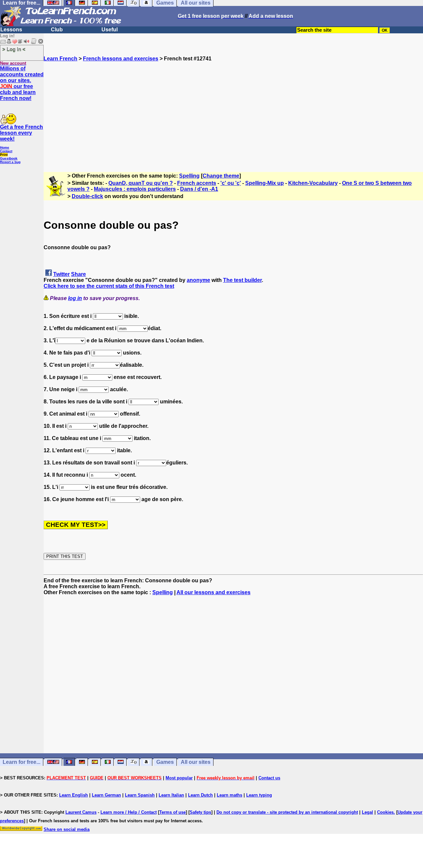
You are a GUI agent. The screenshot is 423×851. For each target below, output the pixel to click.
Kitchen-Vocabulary (313, 183)
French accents (196, 183)
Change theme (221, 176)
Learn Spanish (140, 795)
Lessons (11, 29)
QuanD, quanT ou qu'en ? (140, 183)
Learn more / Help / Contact (128, 812)
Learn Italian (171, 795)
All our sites (196, 762)
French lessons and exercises (120, 58)
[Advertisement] (233, 108)
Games (165, 762)
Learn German (106, 795)
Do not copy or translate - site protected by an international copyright (287, 812)
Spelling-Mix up (264, 183)
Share (78, 274)
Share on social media (67, 829)
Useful (109, 29)
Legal (367, 812)
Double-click (87, 196)
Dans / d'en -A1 (199, 189)
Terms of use (172, 812)
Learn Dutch (200, 795)
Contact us (269, 777)
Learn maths (229, 795)
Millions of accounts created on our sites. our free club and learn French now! (22, 83)
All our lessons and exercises (213, 592)
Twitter (61, 274)
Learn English (73, 795)
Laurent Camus (80, 812)
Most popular (179, 777)
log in (75, 298)
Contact (6, 151)
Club (57, 29)
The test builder (242, 280)
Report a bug (10, 162)
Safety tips (200, 812)
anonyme (198, 280)
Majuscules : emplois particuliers (135, 189)
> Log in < (13, 49)
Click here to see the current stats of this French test (109, 286)
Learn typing (259, 795)
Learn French (60, 58)
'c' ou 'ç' (230, 183)
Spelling (189, 176)
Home (4, 147)
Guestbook (9, 158)
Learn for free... (21, 762)
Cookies (385, 812)
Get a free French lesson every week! (21, 133)
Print (4, 154)
